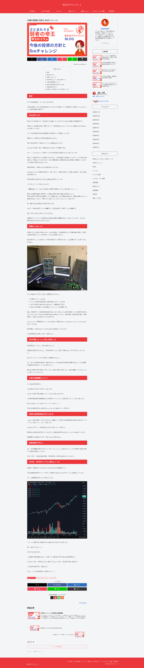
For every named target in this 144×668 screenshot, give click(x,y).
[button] (82, 59)
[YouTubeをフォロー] (55, 597)
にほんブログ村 (103, 101)
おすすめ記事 (77, 661)
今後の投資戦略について (53, 82)
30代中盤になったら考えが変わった (56, 79)
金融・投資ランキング (98, 96)
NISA (43, 578)
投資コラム (90, 661)
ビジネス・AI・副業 (107, 661)
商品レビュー (98, 661)
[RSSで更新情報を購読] (62, 597)
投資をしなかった (51, 77)
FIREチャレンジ (32, 578)
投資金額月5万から (52, 87)
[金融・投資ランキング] (99, 93)
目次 (55, 69)
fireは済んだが (50, 75)
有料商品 (115, 661)
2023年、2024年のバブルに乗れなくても (58, 89)
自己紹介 (70, 661)
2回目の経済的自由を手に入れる (55, 84)
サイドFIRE (49, 578)
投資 (55, 578)
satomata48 (105, 29)
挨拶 (48, 72)
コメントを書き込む (57, 646)
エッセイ (84, 661)
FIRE (39, 578)
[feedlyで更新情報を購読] (58, 597)
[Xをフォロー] (51, 597)
